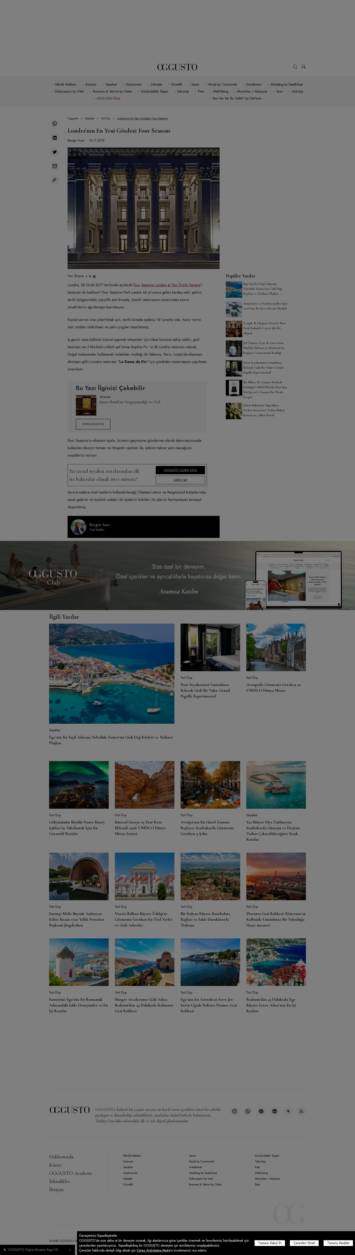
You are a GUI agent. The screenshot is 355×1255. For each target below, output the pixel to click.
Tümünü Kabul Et (269, 1243)
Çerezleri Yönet (304, 1243)
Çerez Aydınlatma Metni (153, 1250)
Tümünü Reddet (338, 1243)
